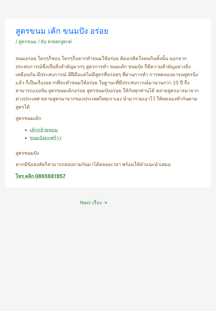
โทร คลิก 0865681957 (41, 176)
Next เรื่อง (93, 202)
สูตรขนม (27, 41)
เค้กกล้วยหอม (44, 130)
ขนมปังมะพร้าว (45, 137)
